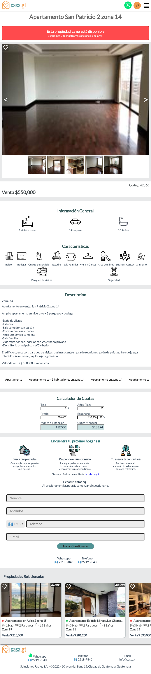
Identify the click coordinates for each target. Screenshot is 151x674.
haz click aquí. (92, 474)
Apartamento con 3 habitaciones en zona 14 (56, 379)
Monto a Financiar (53, 425)
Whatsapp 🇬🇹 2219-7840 (37, 658)
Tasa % (55, 406)
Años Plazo (84, 404)
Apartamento (13, 379)
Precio (45, 413)
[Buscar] (137, 5)
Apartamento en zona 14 (106, 379)
